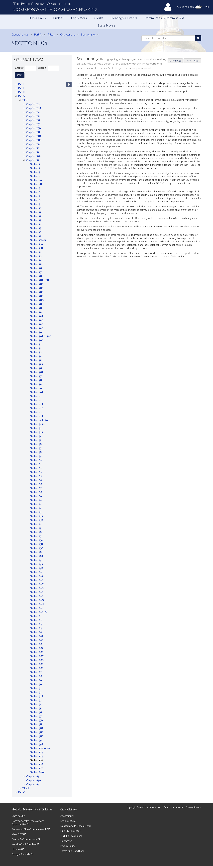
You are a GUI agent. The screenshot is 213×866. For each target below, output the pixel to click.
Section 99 (36, 740)
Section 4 (35, 176)
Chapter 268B (34, 140)
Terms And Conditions (72, 851)
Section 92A (37, 696)
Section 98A (37, 728)
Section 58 (36, 452)
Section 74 (36, 524)
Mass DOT (17, 834)
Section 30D (37, 340)
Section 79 (36, 560)
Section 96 (36, 712)
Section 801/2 (38, 772)
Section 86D (37, 660)
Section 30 (36, 332)
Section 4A (36, 180)
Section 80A (37, 576)
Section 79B (37, 568)
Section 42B (37, 408)
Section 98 (36, 724)
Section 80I (36, 608)
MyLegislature (68, 821)
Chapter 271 (33, 152)
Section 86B (37, 652)
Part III (21, 92)
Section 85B (37, 640)
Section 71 (36, 504)
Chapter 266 (33, 120)
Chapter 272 (33, 160)
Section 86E (37, 664)
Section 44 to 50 (39, 420)
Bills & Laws (37, 18)
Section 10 (36, 208)
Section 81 (36, 616)
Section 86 (36, 644)
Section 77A (36, 540)
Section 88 (36, 676)
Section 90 (36, 684)
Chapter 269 (33, 144)
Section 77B (36, 544)
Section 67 (36, 488)
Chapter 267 (33, 124)
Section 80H (37, 604)
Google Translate (21, 854)
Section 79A (37, 564)
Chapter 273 (33, 776)
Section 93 (36, 700)
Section (42, 68)
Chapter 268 (33, 132)
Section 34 (36, 356)
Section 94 (36, 704)
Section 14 (36, 224)
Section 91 (36, 688)
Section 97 (36, 716)
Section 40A (37, 392)
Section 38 (36, 380)
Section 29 (36, 312)
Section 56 (36, 444)
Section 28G (37, 300)
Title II (25, 788)
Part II (21, 88)
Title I (25, 100)
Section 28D (37, 288)
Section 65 (36, 480)
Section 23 (36, 256)
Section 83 (36, 624)
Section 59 (36, 456)
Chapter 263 (33, 104)
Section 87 (36, 672)
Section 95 (36, 708)
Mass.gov (17, 816)
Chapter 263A (34, 108)
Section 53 (36, 428)
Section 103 (36, 752)
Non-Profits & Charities (24, 844)
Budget (58, 18)
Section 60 (36, 460)
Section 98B (37, 732)
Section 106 (37, 764)
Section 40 (36, 388)
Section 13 (36, 220)
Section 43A (37, 416)
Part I (21, 84)
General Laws (20, 34)
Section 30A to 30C (41, 336)
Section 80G (37, 600)
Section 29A (37, 316)
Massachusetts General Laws (75, 826)
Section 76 (36, 532)
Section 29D (37, 328)
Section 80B (37, 580)
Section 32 (36, 348)
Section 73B (37, 520)
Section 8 (35, 200)
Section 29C (37, 324)
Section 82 (36, 620)
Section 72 (36, 508)
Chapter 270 (33, 148)
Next (196, 61)
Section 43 (36, 412)
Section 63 (36, 472)
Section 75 (36, 528)
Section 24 (36, 260)
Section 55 (36, 440)
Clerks (98, 18)
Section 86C (37, 656)
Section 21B (36, 248)
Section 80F (37, 596)
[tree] (41, 438)
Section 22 (36, 252)
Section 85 (36, 632)
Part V (21, 792)
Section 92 (36, 692)
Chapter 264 (33, 112)
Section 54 (36, 436)
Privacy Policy (67, 846)
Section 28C (37, 284)
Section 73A (37, 516)
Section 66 (36, 484)
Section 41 (36, 396)
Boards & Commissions (25, 839)
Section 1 (35, 164)
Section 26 (36, 268)
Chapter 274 (33, 784)
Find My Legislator (70, 831)
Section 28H (37, 304)
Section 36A (37, 372)
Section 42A (37, 404)
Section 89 (36, 680)
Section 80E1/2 (39, 612)
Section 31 (36, 344)
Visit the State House (71, 836)
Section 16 (36, 232)
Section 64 (36, 476)
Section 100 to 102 (40, 748)
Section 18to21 (38, 240)
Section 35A (37, 364)
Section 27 (36, 272)
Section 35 (36, 360)
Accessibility (67, 816)
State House (106, 25)
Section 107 (36, 768)
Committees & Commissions (164, 18)
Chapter (19, 68)
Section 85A (37, 636)
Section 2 (35, 168)
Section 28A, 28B (39, 280)
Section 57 (36, 448)
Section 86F (37, 668)
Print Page (176, 61)
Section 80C (37, 584)
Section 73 (36, 512)
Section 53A (37, 432)
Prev (189, 61)
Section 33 (36, 352)
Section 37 (36, 376)
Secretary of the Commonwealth (29, 829)
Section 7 (35, 196)
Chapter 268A (34, 136)
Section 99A (37, 744)
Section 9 (35, 204)
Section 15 (36, 228)
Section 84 (36, 628)
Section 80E (37, 592)
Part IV (22, 96)
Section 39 (36, 384)
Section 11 (36, 212)
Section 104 (36, 756)
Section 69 (36, 496)
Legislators (79, 18)
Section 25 (36, 264)
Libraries (16, 849)
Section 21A (36, 244)
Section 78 (36, 552)
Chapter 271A (33, 156)
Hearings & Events (124, 18)
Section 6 (35, 192)
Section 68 (36, 492)
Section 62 (36, 468)
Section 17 (36, 236)
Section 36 (36, 368)
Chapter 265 (33, 116)
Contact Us (66, 841)
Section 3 (35, 172)
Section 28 (36, 276)
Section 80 (36, 572)
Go (20, 75)
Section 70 (36, 500)
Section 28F (37, 296)
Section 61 (36, 464)
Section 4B (36, 184)
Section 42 (36, 400)
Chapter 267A (33, 128)
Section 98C (37, 736)
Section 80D (37, 588)
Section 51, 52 (37, 424)
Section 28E (37, 292)
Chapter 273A (33, 780)
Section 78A (37, 556)
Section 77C (37, 548)
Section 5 (35, 188)
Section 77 (36, 536)
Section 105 (36, 760)
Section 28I (36, 308)
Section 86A (37, 648)
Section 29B (37, 320)
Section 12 (36, 216)
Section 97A (36, 720)
